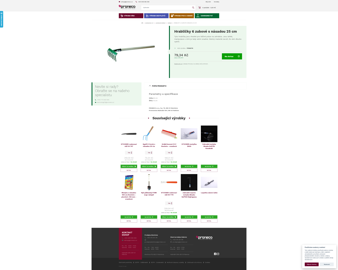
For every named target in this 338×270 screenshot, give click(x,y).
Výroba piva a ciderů (183, 16)
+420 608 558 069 (143, 1)
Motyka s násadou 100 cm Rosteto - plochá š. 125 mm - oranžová (128, 196)
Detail (129, 170)
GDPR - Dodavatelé (157, 262)
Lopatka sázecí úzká (209, 193)
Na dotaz (229, 56)
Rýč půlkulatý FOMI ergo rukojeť (149, 194)
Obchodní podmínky (125, 262)
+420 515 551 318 (178, 239)
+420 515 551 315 (152, 237)
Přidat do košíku (128, 166)
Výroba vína (129, 16)
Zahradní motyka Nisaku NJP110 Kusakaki (209, 146)
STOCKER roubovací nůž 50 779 (169, 194)
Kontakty (216, 1)
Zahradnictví (206, 16)
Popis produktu (159, 86)
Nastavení (327, 264)
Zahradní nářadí (160, 23)
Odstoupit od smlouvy (194, 262)
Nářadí (170, 23)
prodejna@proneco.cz (180, 242)
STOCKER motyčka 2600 (189, 145)
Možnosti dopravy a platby (175, 262)
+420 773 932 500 (103, 100)
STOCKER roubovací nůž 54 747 (129, 145)
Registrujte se (178, 64)
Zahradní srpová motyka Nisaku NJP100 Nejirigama (189, 195)
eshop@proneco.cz (127, 1)
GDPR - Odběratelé (141, 262)
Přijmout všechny (312, 264)
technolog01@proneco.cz (105, 102)
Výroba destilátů (157, 16)
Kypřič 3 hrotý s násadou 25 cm (149, 145)
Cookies (207, 262)
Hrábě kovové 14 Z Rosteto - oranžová (169, 145)
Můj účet (208, 1)
